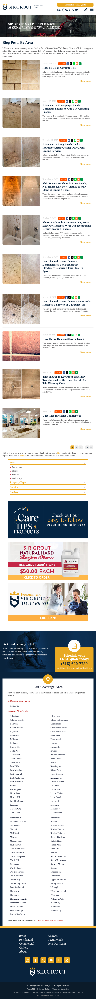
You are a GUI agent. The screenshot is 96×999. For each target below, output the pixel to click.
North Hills (15, 860)
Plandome (14, 895)
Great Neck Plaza (58, 731)
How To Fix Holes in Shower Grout (63, 339)
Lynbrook (54, 801)
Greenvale (55, 735)
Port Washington (17, 910)
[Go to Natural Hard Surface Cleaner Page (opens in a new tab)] (48, 561)
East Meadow (16, 770)
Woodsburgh (56, 910)
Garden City (15, 808)
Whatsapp (74, 63)
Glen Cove (15, 812)
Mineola (14, 837)
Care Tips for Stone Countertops (61, 415)
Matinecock (15, 825)
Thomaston (55, 872)
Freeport (14, 805)
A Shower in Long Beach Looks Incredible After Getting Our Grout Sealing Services (63, 147)
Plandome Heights (18, 899)
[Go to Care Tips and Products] (48, 519)
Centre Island (16, 758)
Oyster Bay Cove (18, 883)
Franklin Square (17, 801)
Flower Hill (15, 797)
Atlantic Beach (17, 720)
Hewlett (54, 743)
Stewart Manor (57, 864)
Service (14, 487)
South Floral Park (58, 856)
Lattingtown (56, 778)
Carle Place (15, 751)
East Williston (16, 781)
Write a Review (85, 9)
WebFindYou (54, 995)
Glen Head (55, 716)
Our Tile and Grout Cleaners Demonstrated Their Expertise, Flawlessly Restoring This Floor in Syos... (62, 266)
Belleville (14, 706)
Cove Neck (15, 762)
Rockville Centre (17, 914)
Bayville (14, 731)
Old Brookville (17, 872)
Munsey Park (16, 841)
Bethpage (14, 743)
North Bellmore (17, 852)
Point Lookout (16, 906)
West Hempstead (58, 891)
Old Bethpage (16, 868)
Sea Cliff (54, 848)
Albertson (14, 716)
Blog (59, 453)
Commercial (26, 943)
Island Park (55, 758)
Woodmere (55, 906)
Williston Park (57, 899)
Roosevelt (55, 817)
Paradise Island (17, 887)
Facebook (67, 63)
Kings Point (55, 770)
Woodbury (55, 902)
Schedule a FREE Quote (75, 5)
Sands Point (55, 844)
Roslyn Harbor (57, 829)
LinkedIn (59, 960)
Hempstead (55, 739)
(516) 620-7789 (67, 9)
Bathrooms (17, 467)
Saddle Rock (56, 841)
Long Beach (56, 797)
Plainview (14, 891)
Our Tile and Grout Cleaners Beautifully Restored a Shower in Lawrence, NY (66, 303)
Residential (26, 939)
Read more (85, 81)
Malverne (54, 805)
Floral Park (15, 793)
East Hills (14, 766)
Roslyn (53, 821)
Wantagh (54, 887)
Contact (53, 935)
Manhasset (55, 808)
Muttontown (15, 844)
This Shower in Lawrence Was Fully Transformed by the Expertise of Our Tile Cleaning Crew (64, 380)
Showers (16, 474)
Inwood (53, 751)
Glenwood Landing (59, 720)
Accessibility (31, 989)
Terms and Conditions (60, 989)
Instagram (27, 960)
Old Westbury (16, 875)
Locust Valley (56, 793)
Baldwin (14, 723)
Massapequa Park (18, 821)
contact (23, 455)
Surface (14, 492)
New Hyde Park (17, 848)
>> (91, 447)
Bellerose (14, 735)
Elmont (13, 785)
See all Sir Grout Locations (50, 920)
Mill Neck (14, 833)
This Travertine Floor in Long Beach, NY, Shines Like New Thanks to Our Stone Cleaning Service (64, 186)
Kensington (55, 766)
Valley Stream (56, 883)
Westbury (54, 895)
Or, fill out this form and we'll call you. (74, 668)
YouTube (51, 960)
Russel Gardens (57, 837)
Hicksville (55, 747)
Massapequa (15, 817)
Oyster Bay (15, 879)
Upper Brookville (58, 879)
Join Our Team (57, 943)
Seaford (54, 852)
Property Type (18, 482)
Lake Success (56, 774)
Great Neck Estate (58, 727)
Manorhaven (56, 812)
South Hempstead (58, 860)
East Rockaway (17, 778)
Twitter (71, 63)
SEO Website (42, 995)
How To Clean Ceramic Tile (59, 67)
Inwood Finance (57, 754)
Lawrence (54, 785)
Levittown (55, 789)
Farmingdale (15, 789)
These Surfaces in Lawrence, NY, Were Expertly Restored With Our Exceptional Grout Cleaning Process (66, 225)
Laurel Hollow (57, 781)
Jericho (53, 762)
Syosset (53, 868)
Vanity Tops (17, 478)
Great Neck (55, 723)
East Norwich (16, 774)
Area (12, 462)
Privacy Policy (44, 989)
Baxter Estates (16, 727)
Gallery (23, 947)
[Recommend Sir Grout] (48, 602)
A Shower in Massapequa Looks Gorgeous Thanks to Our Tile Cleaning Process (65, 108)
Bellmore (14, 739)
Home (22, 935)
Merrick (13, 829)
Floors (15, 471)
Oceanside (14, 864)
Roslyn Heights (57, 833)
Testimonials (56, 939)
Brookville (15, 747)
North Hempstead (18, 856)
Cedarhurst (15, 754)
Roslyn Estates (57, 825)
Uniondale (55, 875)
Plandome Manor (18, 902)
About (23, 951)
